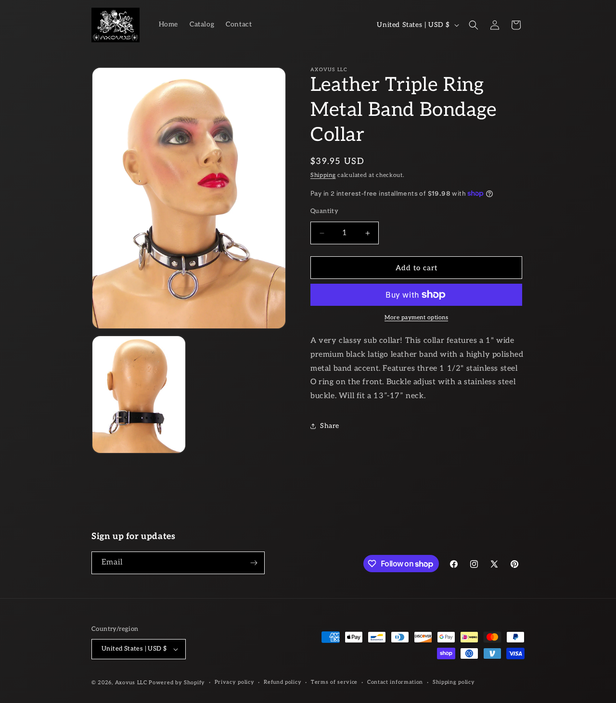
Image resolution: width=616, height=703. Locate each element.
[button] (473, 25)
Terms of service (334, 682)
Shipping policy (454, 682)
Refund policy (282, 682)
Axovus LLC (131, 682)
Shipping (323, 175)
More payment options (416, 317)
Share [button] (329, 426)
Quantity (324, 211)
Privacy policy (235, 682)
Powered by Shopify (177, 682)
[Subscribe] (253, 563)
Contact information (395, 682)
